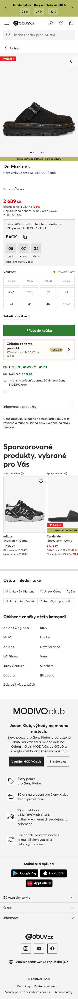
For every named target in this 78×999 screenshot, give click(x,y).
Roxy (43, 628)
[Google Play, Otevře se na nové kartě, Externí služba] (24, 873)
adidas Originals (16, 628)
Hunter (45, 637)
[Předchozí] (6, 8)
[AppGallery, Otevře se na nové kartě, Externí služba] (39, 883)
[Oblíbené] (61, 23)
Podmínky (23, 986)
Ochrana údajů (64, 992)
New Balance (50, 647)
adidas (8, 647)
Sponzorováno (11, 473)
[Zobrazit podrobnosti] (72, 406)
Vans (43, 656)
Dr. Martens (16, 166)
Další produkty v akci (19, 262)
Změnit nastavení (45, 986)
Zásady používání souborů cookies (27, 992)
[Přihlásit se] (51, 23)
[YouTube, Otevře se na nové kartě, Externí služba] (39, 948)
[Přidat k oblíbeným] (72, 61)
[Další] (72, 8)
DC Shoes (10, 656)
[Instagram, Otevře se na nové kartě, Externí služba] (26, 948)
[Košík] (71, 23)
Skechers (46, 666)
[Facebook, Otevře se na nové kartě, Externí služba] (52, 948)
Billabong (47, 675)
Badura (9, 675)
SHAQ (7, 637)
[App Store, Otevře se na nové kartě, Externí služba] (53, 873)
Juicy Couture (13, 666)
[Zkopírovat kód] (25, 237)
